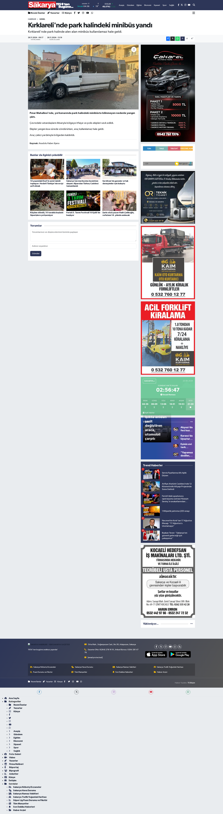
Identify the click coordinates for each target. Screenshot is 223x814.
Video (12, 757)
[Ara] (194, 5)
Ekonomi (18, 741)
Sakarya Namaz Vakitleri (126, 667)
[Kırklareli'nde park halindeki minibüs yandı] (83, 77)
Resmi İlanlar (38, 13)
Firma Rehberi (16, 764)
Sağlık (16, 751)
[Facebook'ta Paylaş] (168, 39)
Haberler (32, 19)
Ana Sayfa (14, 698)
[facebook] (39, 692)
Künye (68, 13)
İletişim (12, 780)
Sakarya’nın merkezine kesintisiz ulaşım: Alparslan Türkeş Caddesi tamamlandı (82, 183)
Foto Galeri (15, 754)
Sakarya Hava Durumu (84, 667)
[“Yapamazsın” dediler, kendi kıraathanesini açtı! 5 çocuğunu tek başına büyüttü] (175, 454)
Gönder (36, 253)
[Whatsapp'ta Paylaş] (177, 39)
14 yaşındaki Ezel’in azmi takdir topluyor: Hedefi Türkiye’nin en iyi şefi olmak (46, 183)
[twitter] (76, 692)
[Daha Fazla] (182, 39)
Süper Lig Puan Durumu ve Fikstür (30, 800)
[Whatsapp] (175, 647)
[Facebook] (156, 647)
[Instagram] (166, 647)
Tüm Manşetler (80, 672)
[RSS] (179, 647)
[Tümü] (191, 624)
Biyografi (14, 771)
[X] (161, 647)
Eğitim (16, 738)
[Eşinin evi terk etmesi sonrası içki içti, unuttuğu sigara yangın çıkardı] (175, 446)
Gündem (17, 734)
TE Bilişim (191, 683)
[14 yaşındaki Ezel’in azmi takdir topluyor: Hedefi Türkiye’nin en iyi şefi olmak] (47, 169)
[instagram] (113, 692)
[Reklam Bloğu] (168, 93)
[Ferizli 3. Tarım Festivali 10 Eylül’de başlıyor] (83, 201)
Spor (16, 747)
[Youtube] (170, 647)
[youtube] (151, 692)
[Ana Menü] (193, 13)
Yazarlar (55, 13)
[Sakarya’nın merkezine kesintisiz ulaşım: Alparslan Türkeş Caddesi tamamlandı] (83, 169)
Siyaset (17, 744)
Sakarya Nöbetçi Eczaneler (44, 667)
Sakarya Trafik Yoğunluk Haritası (170, 667)
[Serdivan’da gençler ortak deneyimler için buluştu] (119, 169)
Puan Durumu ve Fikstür (43, 672)
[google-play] (179, 654)
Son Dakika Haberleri (124, 672)
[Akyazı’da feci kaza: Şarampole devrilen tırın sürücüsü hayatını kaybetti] (175, 429)
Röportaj (13, 767)
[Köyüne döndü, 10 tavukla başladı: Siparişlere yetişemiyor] (47, 201)
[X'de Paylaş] (172, 39)
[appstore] (156, 654)
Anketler (13, 774)
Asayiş (16, 731)
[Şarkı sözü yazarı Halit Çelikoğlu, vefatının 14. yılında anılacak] (119, 201)
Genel (42, 19)
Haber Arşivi (162, 672)
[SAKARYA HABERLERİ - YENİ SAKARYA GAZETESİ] (51, 5)
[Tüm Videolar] (191, 422)
